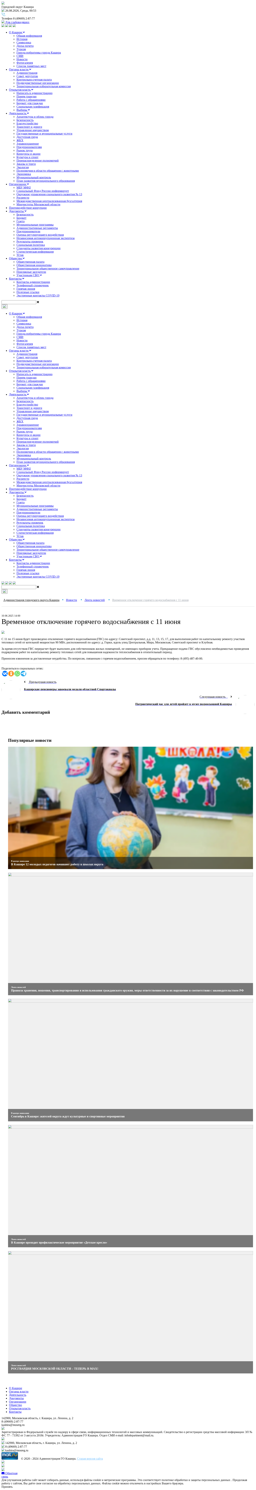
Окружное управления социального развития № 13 (49, 194)
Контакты (15, 278)
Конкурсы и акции (28, 153)
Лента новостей (18, 987)
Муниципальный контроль (33, 177)
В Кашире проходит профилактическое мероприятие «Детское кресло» (59, 1242)
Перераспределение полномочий (37, 160)
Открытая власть (20, 89)
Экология (22, 167)
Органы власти (19, 69)
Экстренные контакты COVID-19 (37, 295)
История (21, 39)
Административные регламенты (37, 228)
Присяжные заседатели (31, 271)
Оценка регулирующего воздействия (40, 234)
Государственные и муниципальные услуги (44, 133)
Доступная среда (27, 137)
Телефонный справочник (32, 285)
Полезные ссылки (27, 292)
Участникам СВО (28, 275)
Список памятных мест (31, 66)
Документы (17, 211)
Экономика (23, 174)
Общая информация (29, 35)
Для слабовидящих (16, 22)
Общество (16, 258)
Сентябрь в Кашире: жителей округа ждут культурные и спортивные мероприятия (68, 1116)
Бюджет (21, 217)
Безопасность (25, 120)
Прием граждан (26, 96)
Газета (20, 221)
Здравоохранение (27, 143)
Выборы (22, 110)
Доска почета (25, 45)
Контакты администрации (33, 282)
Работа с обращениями (31, 99)
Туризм (21, 49)
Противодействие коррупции (28, 207)
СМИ (19, 56)
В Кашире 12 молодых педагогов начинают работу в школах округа (57, 864)
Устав (20, 255)
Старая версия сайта (90, 1458)
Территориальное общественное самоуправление (47, 268)
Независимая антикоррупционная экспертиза (45, 238)
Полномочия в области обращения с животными (47, 170)
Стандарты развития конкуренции (38, 248)
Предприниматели (28, 231)
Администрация (26, 72)
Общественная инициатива (34, 265)
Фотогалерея (24, 62)
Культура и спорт (27, 157)
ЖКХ (19, 140)
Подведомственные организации (37, 83)
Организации (18, 184)
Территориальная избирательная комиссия (43, 86)
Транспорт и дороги (29, 126)
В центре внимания (20, 861)
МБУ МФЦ (23, 187)
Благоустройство (27, 123)
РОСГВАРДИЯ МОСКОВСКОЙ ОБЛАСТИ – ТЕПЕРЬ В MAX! (54, 1368)
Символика (23, 42)
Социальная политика (30, 244)
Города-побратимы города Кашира (38, 52)
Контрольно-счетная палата (34, 79)
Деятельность (18, 113)
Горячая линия (25, 288)
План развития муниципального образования (45, 180)
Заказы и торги (26, 163)
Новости (22, 59)
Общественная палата (30, 261)
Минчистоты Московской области (38, 204)
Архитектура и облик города (34, 116)
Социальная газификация (32, 106)
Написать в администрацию (34, 93)
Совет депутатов (27, 76)
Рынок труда (24, 150)
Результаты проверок (29, 241)
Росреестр (22, 197)
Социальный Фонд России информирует (42, 190)
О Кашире (16, 32)
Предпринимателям (29, 147)
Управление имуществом (32, 130)
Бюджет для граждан (29, 103)
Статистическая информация (35, 251)
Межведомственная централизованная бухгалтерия (49, 201)
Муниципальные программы (35, 224)
